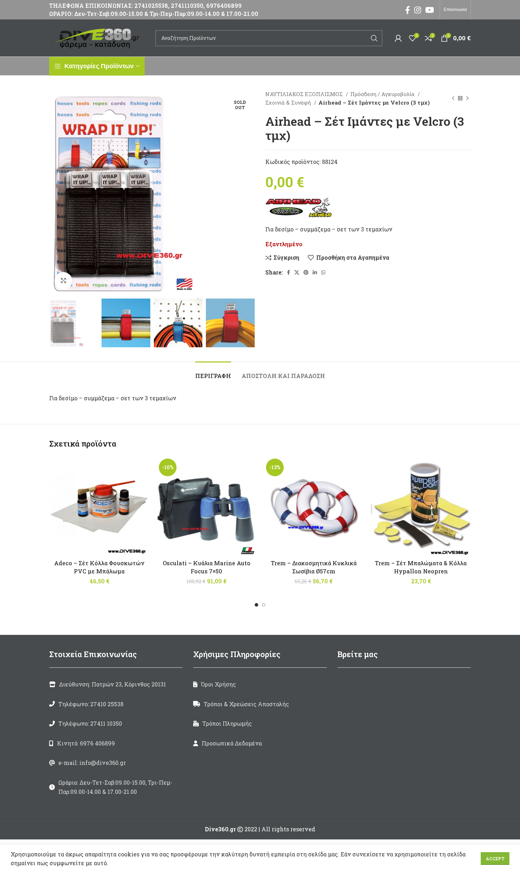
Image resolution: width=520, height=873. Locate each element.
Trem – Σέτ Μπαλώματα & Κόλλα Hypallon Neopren (421, 566)
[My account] (398, 38)
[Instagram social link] (417, 10)
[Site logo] (98, 37)
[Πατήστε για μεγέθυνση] (63, 281)
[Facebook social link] (407, 10)
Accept (495, 858)
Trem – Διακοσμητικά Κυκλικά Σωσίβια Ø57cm (314, 566)
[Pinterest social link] (306, 272)
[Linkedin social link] (315, 272)
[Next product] (467, 98)
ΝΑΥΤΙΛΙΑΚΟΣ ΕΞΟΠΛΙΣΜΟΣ (304, 94)
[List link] (116, 704)
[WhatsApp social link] (323, 272)
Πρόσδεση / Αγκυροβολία (383, 94)
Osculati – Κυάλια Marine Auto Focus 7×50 (206, 566)
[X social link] (296, 272)
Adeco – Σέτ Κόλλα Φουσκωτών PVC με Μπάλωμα (99, 566)
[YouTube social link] (429, 10)
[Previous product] (453, 98)
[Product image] (314, 506)
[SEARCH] (374, 38)
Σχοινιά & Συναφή (288, 102)
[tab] (213, 372)
